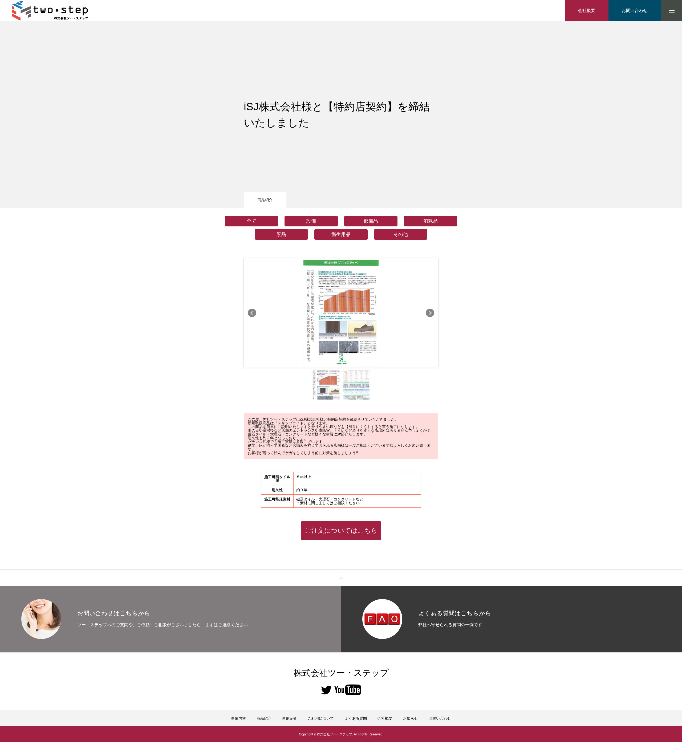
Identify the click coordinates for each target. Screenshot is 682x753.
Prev (252, 313)
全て (251, 221)
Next (430, 313)
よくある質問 (355, 718)
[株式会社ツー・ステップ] (51, 10)
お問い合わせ (440, 718)
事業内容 (238, 718)
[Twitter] (326, 689)
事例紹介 (289, 718)
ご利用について (321, 718)
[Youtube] (347, 689)
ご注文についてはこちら (341, 530)
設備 (311, 221)
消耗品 (430, 221)
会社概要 (384, 718)
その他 (400, 234)
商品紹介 (265, 200)
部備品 (371, 221)
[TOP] (341, 577)
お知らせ (410, 718)
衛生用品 (341, 234)
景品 (281, 234)
